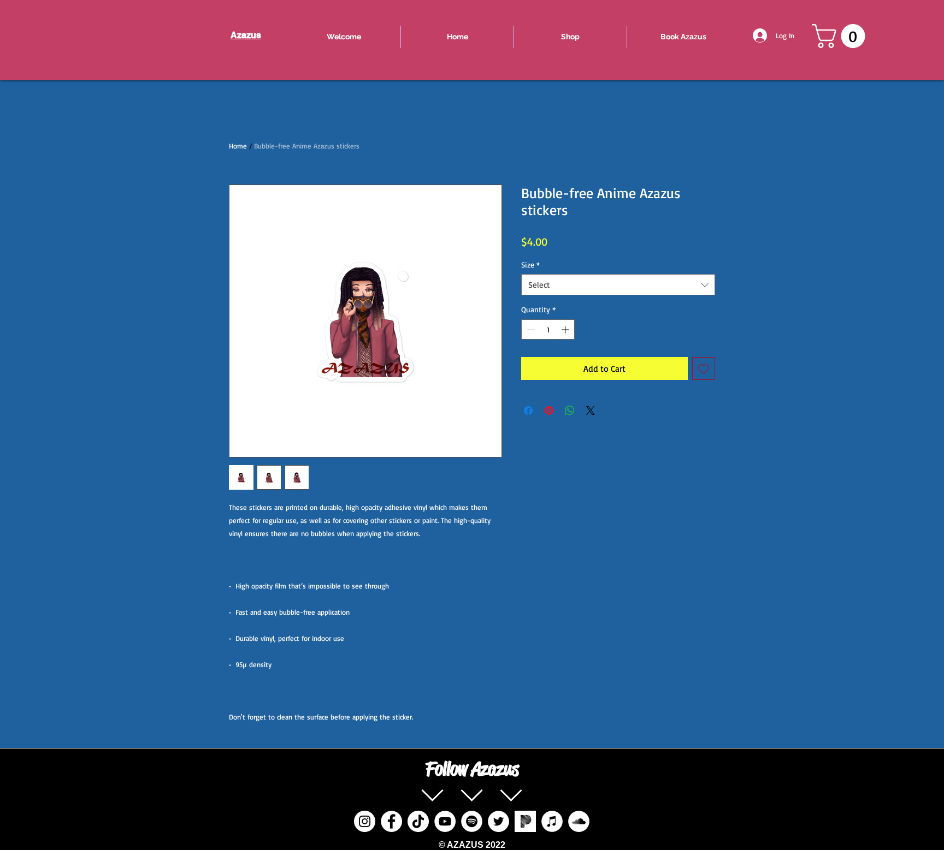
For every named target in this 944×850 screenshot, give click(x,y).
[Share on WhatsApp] (569, 410)
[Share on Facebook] (528, 410)
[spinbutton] (547, 329)
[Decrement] (529, 329)
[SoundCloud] (578, 821)
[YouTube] (445, 821)
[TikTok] (418, 821)
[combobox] (618, 284)
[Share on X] (590, 410)
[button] (841, 36)
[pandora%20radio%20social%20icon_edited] (525, 821)
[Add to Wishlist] (703, 368)
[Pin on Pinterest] (549, 410)
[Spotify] (471, 821)
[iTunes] (552, 821)
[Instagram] (364, 821)
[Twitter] (498, 821)
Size (530, 264)
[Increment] (566, 329)
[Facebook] (391, 821)
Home (238, 145)
